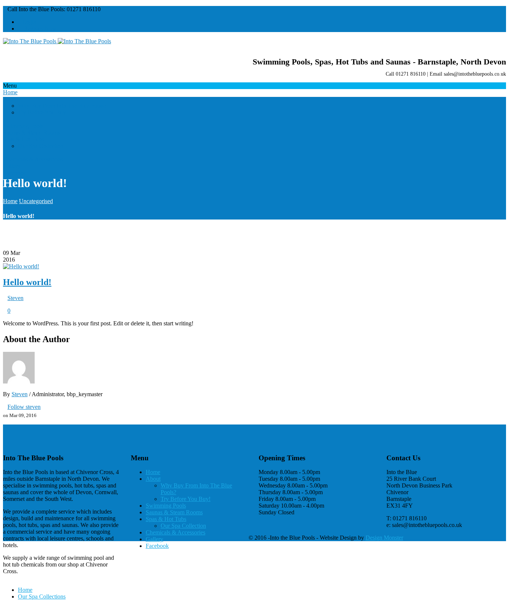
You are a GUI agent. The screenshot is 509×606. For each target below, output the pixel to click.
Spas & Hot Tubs (23, 139)
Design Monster (384, 537)
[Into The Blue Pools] (57, 41)
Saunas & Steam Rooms (31, 132)
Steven (15, 298)
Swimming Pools (23, 126)
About (10, 99)
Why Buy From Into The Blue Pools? (62, 105)
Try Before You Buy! (43, 112)
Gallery (11, 166)
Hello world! (27, 282)
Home (10, 92)
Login (29, 22)
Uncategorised (36, 201)
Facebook (14, 173)
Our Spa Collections (42, 596)
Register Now (39, 28)
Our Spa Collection (40, 146)
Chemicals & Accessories (33, 159)
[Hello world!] (21, 266)
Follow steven (24, 407)
